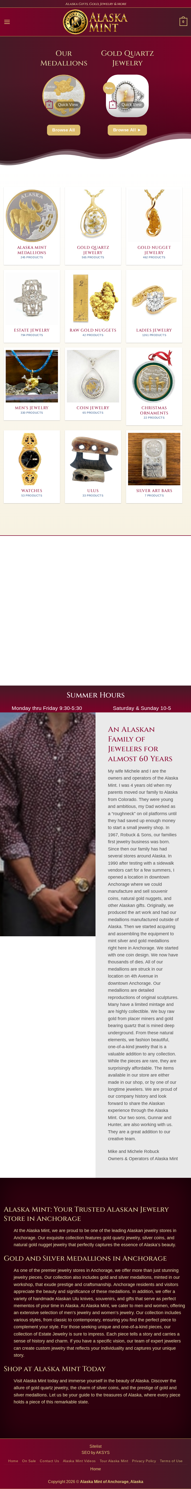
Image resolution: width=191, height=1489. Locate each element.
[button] (7, 21)
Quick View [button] (68, 104)
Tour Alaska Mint (114, 1461)
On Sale (29, 1461)
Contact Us (49, 1461)
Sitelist (95, 1446)
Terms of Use (171, 1461)
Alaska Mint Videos (79, 1461)
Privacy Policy (144, 1461)
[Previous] (38, 95)
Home (13, 1461)
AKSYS (103, 1452)
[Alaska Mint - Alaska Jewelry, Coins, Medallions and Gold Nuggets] (95, 22)
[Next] (89, 95)
